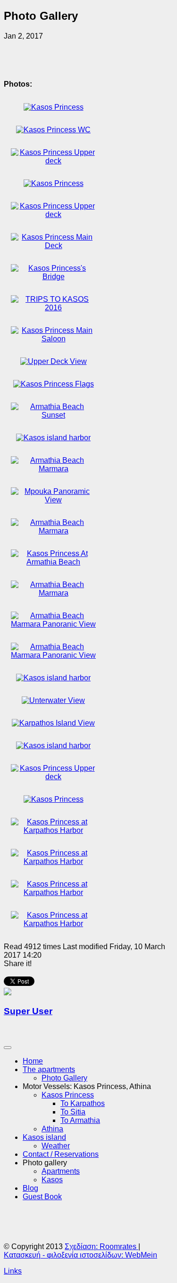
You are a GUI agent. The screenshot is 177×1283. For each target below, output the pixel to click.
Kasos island (44, 1137)
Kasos (52, 1180)
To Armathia (80, 1120)
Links (13, 1271)
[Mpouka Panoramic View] (53, 500)
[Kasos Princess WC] (53, 130)
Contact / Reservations (61, 1154)
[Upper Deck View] (53, 361)
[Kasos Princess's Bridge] (53, 277)
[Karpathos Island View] (53, 723)
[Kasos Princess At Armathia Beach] (53, 562)
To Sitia (72, 1112)
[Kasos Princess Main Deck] (53, 246)
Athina (52, 1129)
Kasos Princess (68, 1095)
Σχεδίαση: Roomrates (101, 1247)
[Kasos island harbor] (53, 438)
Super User (28, 1011)
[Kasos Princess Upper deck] (53, 161)
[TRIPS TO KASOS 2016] (53, 308)
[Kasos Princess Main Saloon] (53, 339)
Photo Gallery (64, 1078)
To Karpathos (82, 1103)
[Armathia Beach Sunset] (53, 415)
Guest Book (42, 1197)
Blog (30, 1188)
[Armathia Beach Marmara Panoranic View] (53, 624)
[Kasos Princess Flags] (53, 384)
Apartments (61, 1171)
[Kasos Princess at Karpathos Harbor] (53, 830)
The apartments (49, 1069)
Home (33, 1061)
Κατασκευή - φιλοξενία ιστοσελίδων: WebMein (80, 1255)
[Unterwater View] (53, 700)
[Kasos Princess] (54, 107)
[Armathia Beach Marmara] (53, 469)
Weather (56, 1146)
